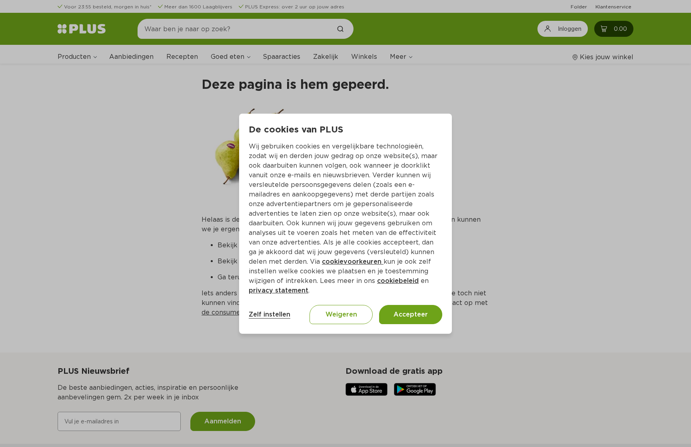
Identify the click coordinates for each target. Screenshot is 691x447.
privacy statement (278, 290)
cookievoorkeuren (352, 261)
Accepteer (410, 314)
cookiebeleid (398, 281)
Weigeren (341, 314)
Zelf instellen (269, 314)
